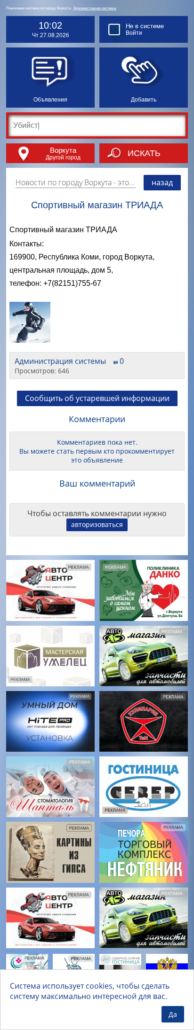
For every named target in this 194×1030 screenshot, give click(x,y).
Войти (134, 33)
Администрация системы (94, 8)
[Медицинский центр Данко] (143, 590)
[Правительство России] (167, 968)
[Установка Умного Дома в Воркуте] (50, 721)
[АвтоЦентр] (50, 590)
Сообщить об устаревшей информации (97, 398)
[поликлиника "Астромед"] (27, 968)
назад (162, 182)
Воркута (63, 150)
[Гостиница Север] (143, 786)
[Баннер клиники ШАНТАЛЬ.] (50, 786)
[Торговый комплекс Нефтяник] (143, 852)
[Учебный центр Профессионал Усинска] (73, 968)
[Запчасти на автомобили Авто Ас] (143, 656)
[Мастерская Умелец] (50, 656)
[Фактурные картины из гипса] (50, 852)
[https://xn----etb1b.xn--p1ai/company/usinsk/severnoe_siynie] (120, 968)
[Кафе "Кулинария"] (143, 721)
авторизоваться (97, 524)
